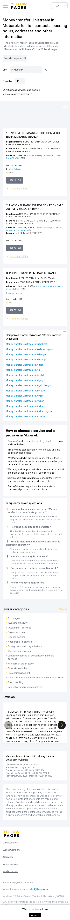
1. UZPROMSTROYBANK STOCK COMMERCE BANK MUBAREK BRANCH (33, 134)
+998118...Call (14, 180)
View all (63, 609)
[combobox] (59, 5)
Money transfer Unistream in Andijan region (29, 411)
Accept (35, 915)
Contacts (8, 857)
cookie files (32, 909)
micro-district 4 (13, 289)
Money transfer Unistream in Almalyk (25, 375)
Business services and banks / (23, 89)
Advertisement (11, 864)
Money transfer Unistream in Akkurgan (26, 354)
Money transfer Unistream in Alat (23, 369)
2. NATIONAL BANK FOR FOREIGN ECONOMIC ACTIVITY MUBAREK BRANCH (34, 207)
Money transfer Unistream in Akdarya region (29, 349)
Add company (10, 871)
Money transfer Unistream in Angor (24, 395)
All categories (10, 842)
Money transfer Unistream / (17, 94)
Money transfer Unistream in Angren (25, 400)
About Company (11, 849)
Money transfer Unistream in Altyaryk (25, 380)
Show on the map (14, 293)
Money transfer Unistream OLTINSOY (25, 390)
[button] (35, 188)
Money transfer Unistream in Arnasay (25, 416)
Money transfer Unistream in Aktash (24, 364)
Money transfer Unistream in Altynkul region (29, 385)
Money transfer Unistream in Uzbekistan (27, 344)
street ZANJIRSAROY (16, 230)
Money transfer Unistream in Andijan (25, 406)
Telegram (42, 889)
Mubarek (50, 155)
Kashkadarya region (36, 155)
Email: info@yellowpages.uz (18, 882)
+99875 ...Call (14, 248)
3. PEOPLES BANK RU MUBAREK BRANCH (31, 273)
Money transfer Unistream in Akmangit (26, 359)
